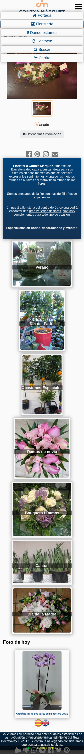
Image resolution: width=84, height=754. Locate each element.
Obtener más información (43, 134)
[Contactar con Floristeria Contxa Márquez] (55, 154)
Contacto (43, 41)
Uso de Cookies (47, 748)
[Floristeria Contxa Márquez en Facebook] (29, 154)
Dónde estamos (43, 32)
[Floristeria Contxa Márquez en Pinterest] (37, 154)
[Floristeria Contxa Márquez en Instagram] (46, 154)
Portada (44, 15)
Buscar (44, 49)
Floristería (44, 24)
